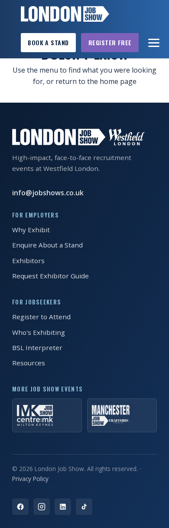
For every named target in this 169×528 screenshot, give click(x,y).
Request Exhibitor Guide (50, 275)
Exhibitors (28, 260)
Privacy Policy (30, 479)
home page (118, 81)
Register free (110, 42)
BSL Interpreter (37, 347)
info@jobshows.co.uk (48, 192)
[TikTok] (84, 506)
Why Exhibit (31, 229)
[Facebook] (20, 506)
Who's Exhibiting (38, 332)
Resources (28, 362)
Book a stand (48, 42)
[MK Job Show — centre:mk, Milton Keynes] (47, 415)
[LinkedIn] (63, 506)
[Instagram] (41, 506)
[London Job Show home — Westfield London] (65, 14)
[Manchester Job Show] (122, 415)
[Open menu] (154, 42)
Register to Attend (41, 316)
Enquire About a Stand (47, 245)
